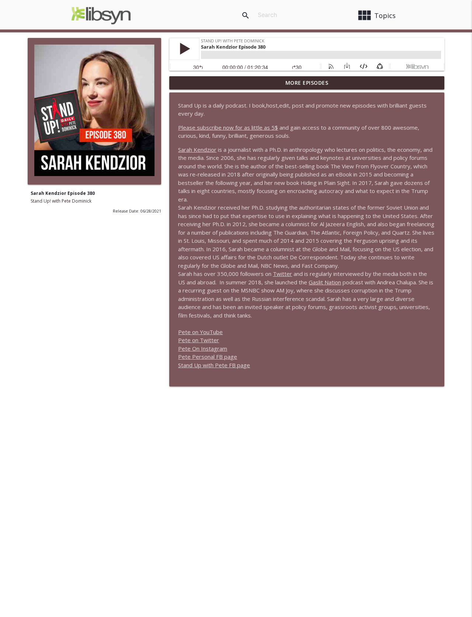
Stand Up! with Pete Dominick (61, 201)
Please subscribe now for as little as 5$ (228, 127)
